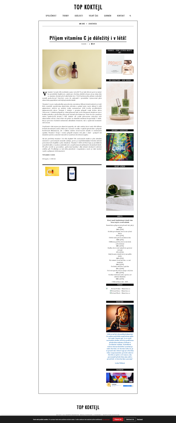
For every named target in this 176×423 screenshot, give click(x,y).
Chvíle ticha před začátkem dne (120, 238)
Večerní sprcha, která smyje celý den (120, 270)
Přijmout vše (118, 419)
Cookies (97, 415)
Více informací (106, 419)
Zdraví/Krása (92, 24)
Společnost (51, 15)
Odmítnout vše (130, 419)
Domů (83, 24)
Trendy (65, 15)
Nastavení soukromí (111, 415)
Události (79, 15)
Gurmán (107, 15)
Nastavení (140, 419)
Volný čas (93, 15)
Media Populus (86, 415)
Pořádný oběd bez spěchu (120, 266)
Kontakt (121, 15)
